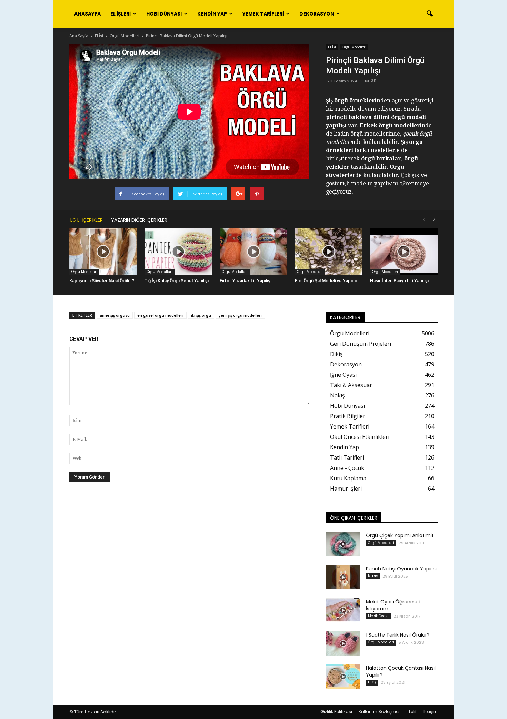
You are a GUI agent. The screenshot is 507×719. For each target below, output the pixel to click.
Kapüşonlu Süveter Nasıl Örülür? (101, 280)
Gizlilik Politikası (336, 712)
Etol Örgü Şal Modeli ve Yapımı (326, 280)
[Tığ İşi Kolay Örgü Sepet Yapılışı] (178, 251)
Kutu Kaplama (348, 478)
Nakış (337, 395)
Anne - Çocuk (347, 468)
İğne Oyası (343, 374)
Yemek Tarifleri (263, 13)
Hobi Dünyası (164, 13)
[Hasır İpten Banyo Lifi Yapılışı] (404, 251)
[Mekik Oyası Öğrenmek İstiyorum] (343, 610)
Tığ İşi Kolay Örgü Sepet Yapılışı (177, 280)
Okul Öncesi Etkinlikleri (359, 437)
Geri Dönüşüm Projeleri (360, 343)
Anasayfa (87, 13)
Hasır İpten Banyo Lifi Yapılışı (399, 280)
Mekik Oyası (378, 616)
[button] (429, 14)
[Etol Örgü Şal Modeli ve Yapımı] (328, 251)
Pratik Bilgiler (347, 416)
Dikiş (336, 354)
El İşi (332, 47)
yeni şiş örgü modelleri (240, 315)
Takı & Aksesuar (351, 385)
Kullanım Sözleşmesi (380, 712)
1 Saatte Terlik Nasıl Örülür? (398, 634)
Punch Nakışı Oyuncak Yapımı (401, 568)
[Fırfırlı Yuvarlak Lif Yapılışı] (253, 251)
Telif (412, 712)
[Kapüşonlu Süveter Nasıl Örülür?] (103, 251)
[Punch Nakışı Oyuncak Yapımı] (343, 577)
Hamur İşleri (346, 488)
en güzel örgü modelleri (160, 315)
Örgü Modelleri (354, 47)
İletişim (430, 712)
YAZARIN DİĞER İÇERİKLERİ (139, 220)
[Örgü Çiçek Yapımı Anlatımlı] (343, 544)
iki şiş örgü (201, 315)
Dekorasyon (316, 13)
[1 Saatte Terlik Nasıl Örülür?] (343, 643)
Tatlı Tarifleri (347, 457)
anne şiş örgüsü (115, 315)
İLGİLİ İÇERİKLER (86, 220)
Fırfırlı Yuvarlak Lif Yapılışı (245, 280)
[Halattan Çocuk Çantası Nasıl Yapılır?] (343, 676)
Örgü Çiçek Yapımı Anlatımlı (399, 535)
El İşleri (120, 13)
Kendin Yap (212, 13)
